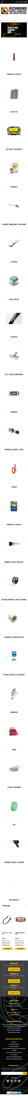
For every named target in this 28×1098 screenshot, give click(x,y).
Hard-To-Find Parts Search (14, 1052)
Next (25, 906)
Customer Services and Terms (14, 1006)
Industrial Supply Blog (14, 1032)
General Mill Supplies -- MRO (11, 20)
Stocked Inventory (14, 1044)
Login (17, 1)
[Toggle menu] (2, 2)
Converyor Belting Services (14, 1056)
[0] (24, 2)
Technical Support (14, 1046)
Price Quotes (14, 1054)
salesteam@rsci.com (15, 1012)
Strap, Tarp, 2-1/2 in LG (7, 933)
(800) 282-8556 (14, 1014)
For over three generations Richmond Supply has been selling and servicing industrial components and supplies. (14, 1026)
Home (2, 20)
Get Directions (14, 969)
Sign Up (21, 1)
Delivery (14, 1042)
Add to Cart (7, 948)
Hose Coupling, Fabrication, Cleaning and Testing (14, 1049)
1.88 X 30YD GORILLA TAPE (19, 933)
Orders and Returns (14, 1003)
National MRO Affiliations (14, 1030)
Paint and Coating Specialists (14, 1059)
